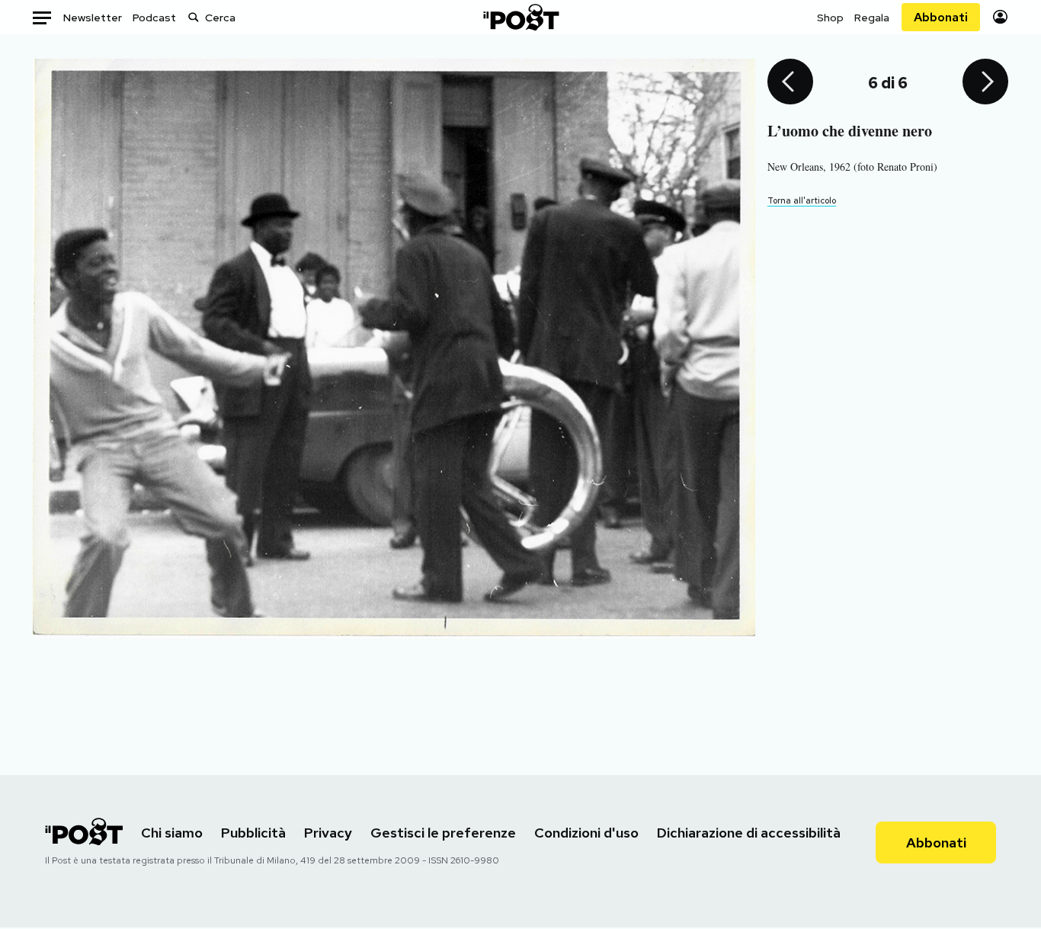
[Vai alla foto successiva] (985, 83)
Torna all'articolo (801, 200)
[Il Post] (520, 17)
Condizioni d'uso (586, 832)
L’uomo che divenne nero (849, 131)
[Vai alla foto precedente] (790, 83)
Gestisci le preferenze (443, 832)
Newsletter (92, 17)
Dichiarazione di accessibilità (749, 832)
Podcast (154, 17)
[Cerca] (193, 17)
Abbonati (941, 17)
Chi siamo (172, 832)
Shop (830, 17)
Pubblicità (253, 832)
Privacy (328, 832)
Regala (871, 17)
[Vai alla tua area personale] (1000, 17)
